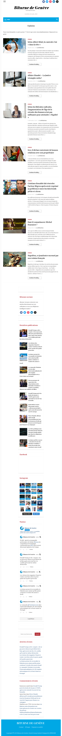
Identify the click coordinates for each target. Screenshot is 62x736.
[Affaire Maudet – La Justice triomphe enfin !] (14, 79)
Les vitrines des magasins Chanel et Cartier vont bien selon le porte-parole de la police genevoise (35, 346)
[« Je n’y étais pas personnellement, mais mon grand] (34, 491)
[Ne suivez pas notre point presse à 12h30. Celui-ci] (34, 497)
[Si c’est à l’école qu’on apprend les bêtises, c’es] (22, 503)
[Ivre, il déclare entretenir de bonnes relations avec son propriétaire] (14, 153)
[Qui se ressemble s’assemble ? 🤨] (22, 508)
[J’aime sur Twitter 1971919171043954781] (26, 597)
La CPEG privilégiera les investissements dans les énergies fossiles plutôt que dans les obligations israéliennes (35, 432)
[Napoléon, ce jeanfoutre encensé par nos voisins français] (14, 259)
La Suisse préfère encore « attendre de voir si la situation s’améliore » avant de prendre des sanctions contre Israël (35, 443)
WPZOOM (53, 733)
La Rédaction (40, 47)
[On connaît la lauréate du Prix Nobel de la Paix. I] (22, 485)
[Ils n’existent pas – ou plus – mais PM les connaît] (39, 491)
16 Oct (37, 554)
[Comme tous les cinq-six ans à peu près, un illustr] (28, 508)
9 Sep (37, 601)
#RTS (31, 545)
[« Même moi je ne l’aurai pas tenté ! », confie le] (39, 508)
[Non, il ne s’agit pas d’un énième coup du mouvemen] (22, 497)
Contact (21, 727)
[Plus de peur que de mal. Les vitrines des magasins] (28, 485)
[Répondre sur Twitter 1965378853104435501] (21, 612)
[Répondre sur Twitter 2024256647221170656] (21, 549)
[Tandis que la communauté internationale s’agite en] (28, 497)
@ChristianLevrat (33, 605)
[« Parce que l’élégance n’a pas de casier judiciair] (34, 503)
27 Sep (37, 586)
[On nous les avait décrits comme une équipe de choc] (28, 491)
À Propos (27, 727)
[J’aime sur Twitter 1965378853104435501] (26, 612)
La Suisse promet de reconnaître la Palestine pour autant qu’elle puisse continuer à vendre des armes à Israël (31, 663)
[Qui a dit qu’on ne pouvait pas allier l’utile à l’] (22, 491)
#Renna (36, 542)
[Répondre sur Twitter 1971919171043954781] (21, 597)
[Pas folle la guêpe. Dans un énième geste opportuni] (34, 485)
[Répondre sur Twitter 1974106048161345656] (21, 581)
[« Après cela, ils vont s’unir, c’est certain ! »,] (39, 485)
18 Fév (37, 537)
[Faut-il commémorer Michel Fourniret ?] (14, 226)
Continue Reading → (34, 64)
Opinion (30, 39)
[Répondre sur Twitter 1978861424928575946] (21, 567)
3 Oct (37, 572)
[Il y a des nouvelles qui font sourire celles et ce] (39, 497)
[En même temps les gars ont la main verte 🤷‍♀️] (39, 503)
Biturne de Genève (29, 537)
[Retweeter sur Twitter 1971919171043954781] (23, 597)
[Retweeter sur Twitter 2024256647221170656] (23, 549)
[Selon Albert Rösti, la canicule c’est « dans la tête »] (14, 45)
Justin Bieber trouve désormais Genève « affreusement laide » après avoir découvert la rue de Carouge (35, 408)
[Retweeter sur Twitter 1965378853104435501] (23, 612)
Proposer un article (37, 727)
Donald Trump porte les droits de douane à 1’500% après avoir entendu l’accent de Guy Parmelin (35, 397)
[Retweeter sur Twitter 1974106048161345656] (23, 581)
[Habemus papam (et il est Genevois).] (28, 503)
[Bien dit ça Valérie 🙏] (34, 508)
